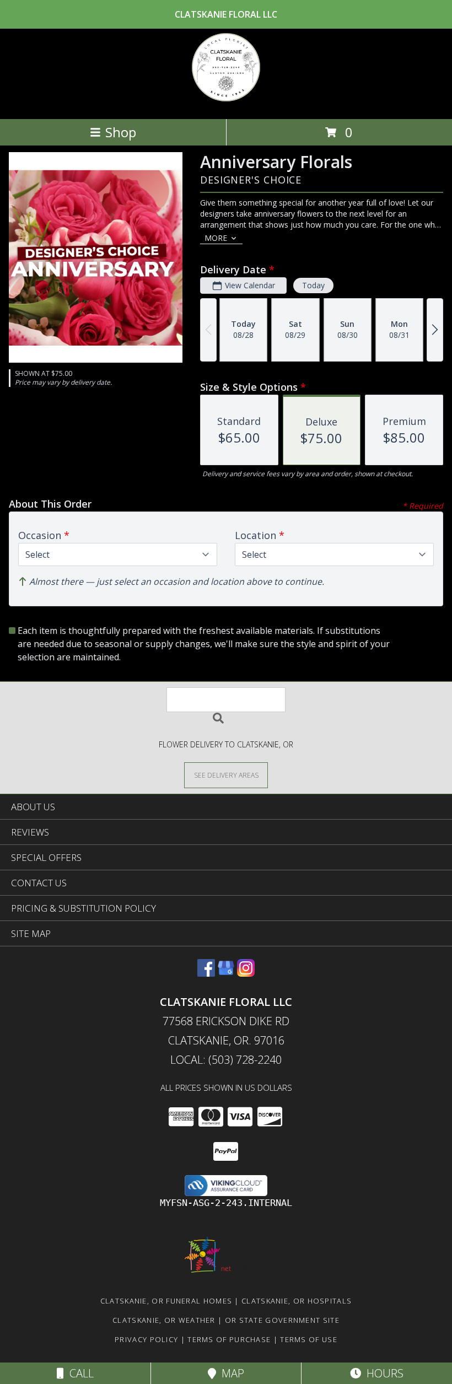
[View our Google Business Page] (226, 973)
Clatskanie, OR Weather (164, 1320)
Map (230, 1373)
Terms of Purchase (229, 1339)
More (216, 238)
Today (313, 285)
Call (79, 1373)
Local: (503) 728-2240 (226, 1059)
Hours (382, 1373)
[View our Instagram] (246, 973)
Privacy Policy (146, 1339)
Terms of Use (308, 1339)
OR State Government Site (282, 1320)
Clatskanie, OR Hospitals (296, 1301)
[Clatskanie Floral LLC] (226, 103)
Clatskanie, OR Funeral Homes (166, 1301)
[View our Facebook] (206, 973)
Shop (120, 132)
